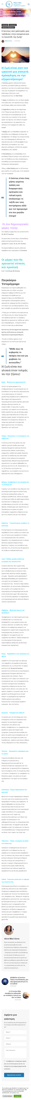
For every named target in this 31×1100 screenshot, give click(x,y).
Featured (4, 25)
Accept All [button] (17, 1096)
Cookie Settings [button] (7, 1096)
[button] (28, 4)
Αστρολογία (12, 25)
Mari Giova (8, 41)
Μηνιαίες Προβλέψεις (8, 27)
